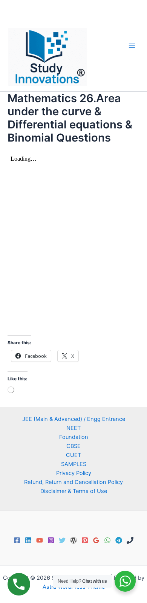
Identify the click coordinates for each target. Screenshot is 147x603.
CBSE (73, 446)
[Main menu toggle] (131, 45)
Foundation (73, 437)
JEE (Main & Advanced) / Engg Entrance (73, 419)
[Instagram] (50, 540)
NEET (73, 428)
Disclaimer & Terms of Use (73, 491)
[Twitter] (62, 540)
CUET (73, 455)
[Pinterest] (84, 540)
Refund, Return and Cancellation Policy (73, 482)
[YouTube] (39, 540)
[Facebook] (17, 540)
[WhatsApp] (107, 540)
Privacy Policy (73, 473)
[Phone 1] (130, 540)
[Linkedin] (28, 540)
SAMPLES (73, 464)
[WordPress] (73, 540)
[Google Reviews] (96, 540)
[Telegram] (118, 540)
